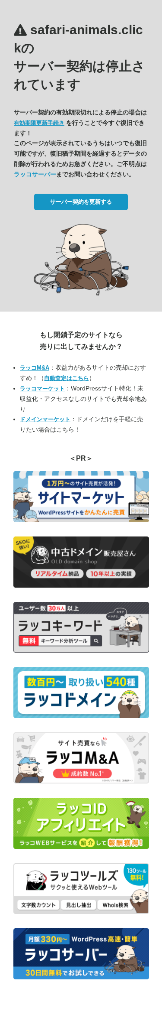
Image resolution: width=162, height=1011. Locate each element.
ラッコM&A (34, 367)
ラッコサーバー (35, 174)
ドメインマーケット (45, 419)
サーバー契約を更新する (81, 201)
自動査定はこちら (66, 378)
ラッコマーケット (42, 388)
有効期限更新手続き (39, 123)
